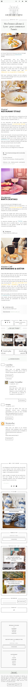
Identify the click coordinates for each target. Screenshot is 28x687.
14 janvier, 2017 (10, 406)
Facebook (14, 633)
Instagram (14, 628)
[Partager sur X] (5, 322)
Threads (14, 631)
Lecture (14, 661)
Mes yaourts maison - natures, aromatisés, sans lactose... (14, 559)
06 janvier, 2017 (10, 366)
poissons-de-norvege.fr (9, 163)
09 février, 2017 (10, 425)
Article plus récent (6, 352)
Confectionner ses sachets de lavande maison (14, 582)
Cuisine (14, 657)
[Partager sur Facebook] (7, 322)
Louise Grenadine (15, 382)
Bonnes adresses (20, 322)
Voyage (14, 664)
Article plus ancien (23, 352)
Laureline (9, 365)
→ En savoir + (6, 483)
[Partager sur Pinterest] (9, 322)
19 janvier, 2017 (13, 384)
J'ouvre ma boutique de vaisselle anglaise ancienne (14, 510)
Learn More (11, 684)
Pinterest (14, 630)
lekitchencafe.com (15, 312)
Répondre (9, 375)
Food (20, 323)
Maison (14, 663)
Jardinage (14, 659)
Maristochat (10, 423)
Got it (19, 684)
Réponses (9, 378)
